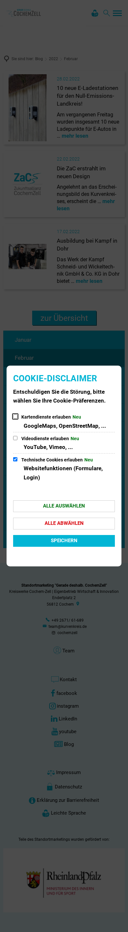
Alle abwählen (64, 523)
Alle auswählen (64, 506)
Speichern (64, 541)
